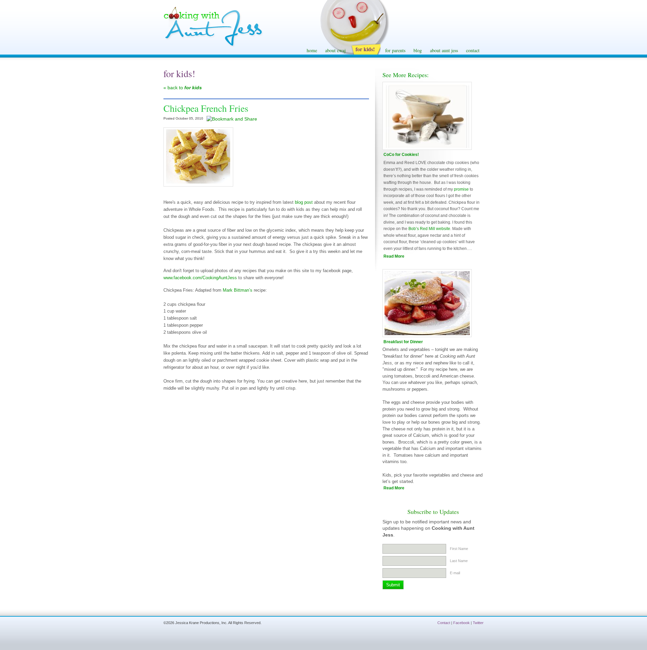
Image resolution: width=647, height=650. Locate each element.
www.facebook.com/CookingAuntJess (200, 277)
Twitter (478, 623)
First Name (459, 549)
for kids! (365, 49)
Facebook (461, 623)
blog (417, 50)
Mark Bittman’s (238, 290)
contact (473, 50)
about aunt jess (444, 50)
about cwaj (335, 50)
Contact (443, 623)
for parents (395, 50)
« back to (182, 87)
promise (461, 189)
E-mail (455, 573)
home (312, 50)
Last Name (459, 561)
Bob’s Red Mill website (429, 228)
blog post (303, 202)
